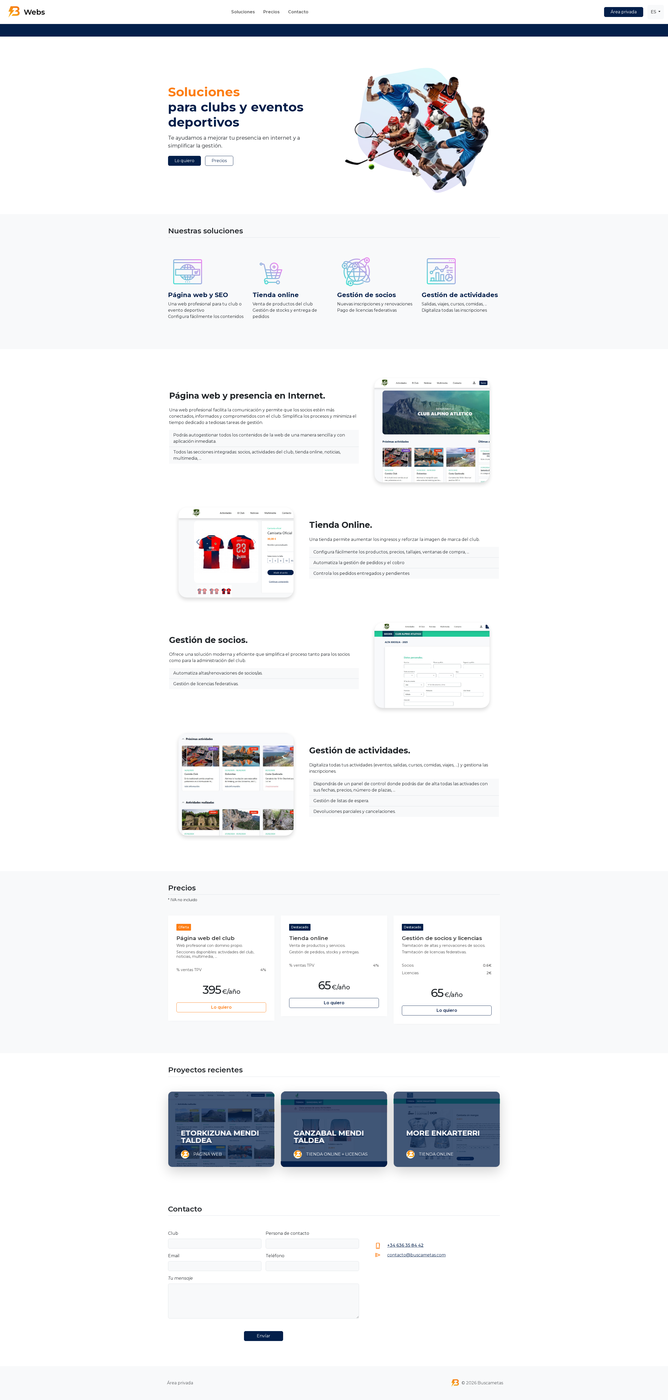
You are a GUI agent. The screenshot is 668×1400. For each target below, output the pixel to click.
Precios (271, 11)
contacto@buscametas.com (416, 1255)
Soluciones (243, 11)
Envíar (263, 1335)
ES (654, 11)
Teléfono (275, 1255)
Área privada (624, 11)
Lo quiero (184, 160)
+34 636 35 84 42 (405, 1245)
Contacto (298, 11)
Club (173, 1233)
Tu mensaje (180, 1278)
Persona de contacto (287, 1233)
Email (174, 1255)
